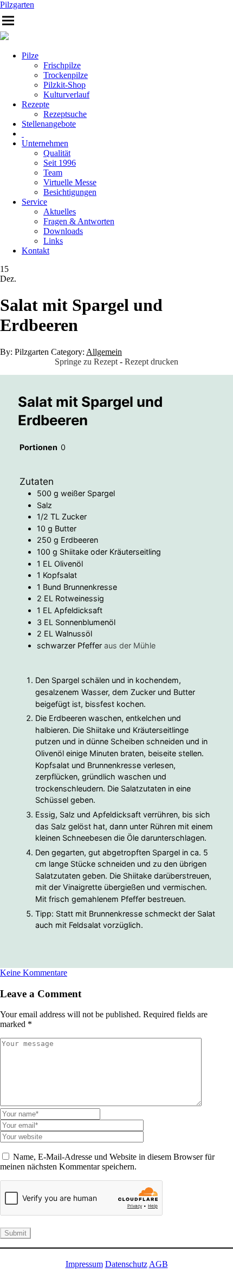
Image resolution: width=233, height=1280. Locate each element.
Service (34, 201)
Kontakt (35, 250)
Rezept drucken (151, 361)
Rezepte (35, 104)
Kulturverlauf (66, 94)
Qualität (56, 153)
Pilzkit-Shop (64, 84)
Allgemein (104, 351)
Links (53, 240)
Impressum (84, 1264)
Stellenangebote (49, 123)
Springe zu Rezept (86, 361)
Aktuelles (59, 211)
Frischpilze (62, 65)
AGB (158, 1264)
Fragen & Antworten (78, 221)
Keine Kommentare (33, 972)
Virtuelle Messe (69, 182)
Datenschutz (126, 1264)
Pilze (30, 55)
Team (52, 172)
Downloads (63, 231)
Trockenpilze (65, 75)
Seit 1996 (59, 162)
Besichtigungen (69, 192)
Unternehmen (45, 143)
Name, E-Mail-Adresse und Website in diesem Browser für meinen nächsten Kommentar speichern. (107, 1161)
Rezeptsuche (65, 114)
